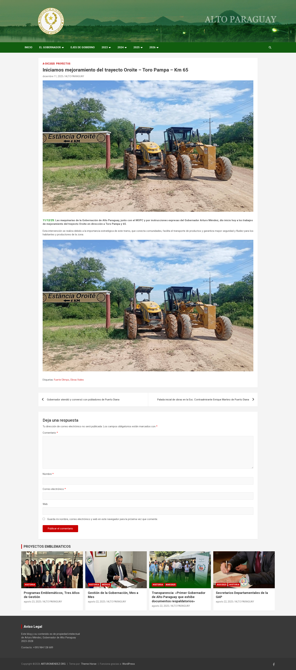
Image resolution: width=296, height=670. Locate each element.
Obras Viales (77, 379)
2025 (136, 47)
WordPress (128, 663)
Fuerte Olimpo (61, 379)
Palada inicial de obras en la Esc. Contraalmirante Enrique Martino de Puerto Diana (203, 399)
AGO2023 (221, 584)
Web (45, 504)
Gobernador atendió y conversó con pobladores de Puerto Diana (83, 399)
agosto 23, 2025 (32, 601)
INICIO (28, 47)
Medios (106, 584)
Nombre (48, 474)
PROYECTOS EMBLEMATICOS (47, 546)
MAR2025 (170, 584)
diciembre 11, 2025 (53, 76)
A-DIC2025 (49, 63)
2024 (121, 47)
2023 (105, 47)
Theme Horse (88, 663)
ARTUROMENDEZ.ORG (53, 663)
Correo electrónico (54, 489)
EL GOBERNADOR (50, 47)
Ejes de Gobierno (83, 47)
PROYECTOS (63, 63)
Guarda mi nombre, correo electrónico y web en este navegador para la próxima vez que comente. (102, 519)
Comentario (50, 432)
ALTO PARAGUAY (74, 76)
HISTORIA (30, 584)
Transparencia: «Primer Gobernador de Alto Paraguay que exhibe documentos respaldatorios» (178, 597)
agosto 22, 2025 (96, 601)
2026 (152, 47)
